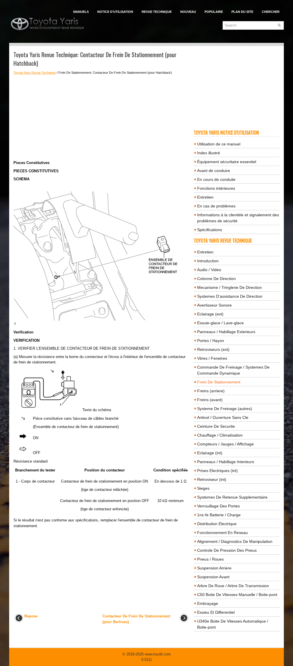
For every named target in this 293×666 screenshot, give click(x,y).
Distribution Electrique (217, 523)
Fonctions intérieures (216, 188)
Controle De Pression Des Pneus (227, 550)
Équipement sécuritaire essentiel (226, 161)
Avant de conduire (213, 170)
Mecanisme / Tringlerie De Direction (229, 287)
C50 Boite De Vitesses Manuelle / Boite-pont (237, 594)
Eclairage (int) (209, 453)
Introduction (208, 261)
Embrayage (207, 603)
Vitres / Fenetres (212, 358)
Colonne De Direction (216, 278)
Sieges (203, 488)
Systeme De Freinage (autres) (224, 408)
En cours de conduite (216, 179)
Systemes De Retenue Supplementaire (232, 497)
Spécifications (209, 229)
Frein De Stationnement (218, 382)
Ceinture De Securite (216, 426)
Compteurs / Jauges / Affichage (225, 444)
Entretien (205, 197)
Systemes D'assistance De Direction (229, 296)
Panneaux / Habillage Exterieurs (226, 331)
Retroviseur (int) (211, 479)
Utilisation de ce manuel (218, 144)
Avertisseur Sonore (214, 305)
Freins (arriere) (211, 391)
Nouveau (188, 11)
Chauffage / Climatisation (220, 435)
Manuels (81, 11)
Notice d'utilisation (115, 11)
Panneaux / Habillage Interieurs (225, 461)
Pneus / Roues (210, 559)
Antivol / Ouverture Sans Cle (222, 417)
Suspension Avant (213, 577)
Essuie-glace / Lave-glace (220, 323)
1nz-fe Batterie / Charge (219, 515)
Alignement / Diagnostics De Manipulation (234, 541)
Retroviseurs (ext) (213, 349)
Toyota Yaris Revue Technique (34, 72)
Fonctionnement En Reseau (222, 532)
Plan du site (242, 11)
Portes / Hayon (210, 340)
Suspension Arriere (214, 568)
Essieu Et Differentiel (216, 612)
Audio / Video (209, 269)
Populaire (214, 11)
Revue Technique (157, 11)
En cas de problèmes (216, 206)
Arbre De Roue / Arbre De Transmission (233, 585)
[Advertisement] (101, 117)
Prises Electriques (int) (217, 470)
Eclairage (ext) (210, 314)
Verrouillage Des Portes (218, 506)
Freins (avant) (210, 399)
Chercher (271, 11)
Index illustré (208, 153)
